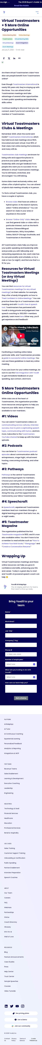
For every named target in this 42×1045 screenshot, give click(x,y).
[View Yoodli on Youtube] (17, 1006)
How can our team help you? (16, 683)
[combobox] (21, 664)
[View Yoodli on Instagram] (23, 1006)
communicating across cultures (16, 425)
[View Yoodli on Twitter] (12, 1006)
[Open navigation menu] (36, 12)
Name (8, 612)
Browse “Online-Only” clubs (18, 219)
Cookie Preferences (33, 1039)
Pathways (6, 475)
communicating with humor (19, 431)
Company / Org (11, 640)
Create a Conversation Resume (16, 546)
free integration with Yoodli (27, 373)
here (22, 316)
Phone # (8, 650)
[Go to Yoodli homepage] (5, 12)
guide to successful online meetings (19, 358)
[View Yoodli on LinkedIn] (6, 1006)
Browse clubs (12, 202)
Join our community (22, 1026)
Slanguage (30, 543)
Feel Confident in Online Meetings (17, 298)
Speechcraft (9, 507)
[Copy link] (19, 58)
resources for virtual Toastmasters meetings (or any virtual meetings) (19, 289)
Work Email (10, 621)
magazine (12, 534)
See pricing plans (22, 1013)
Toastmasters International (25, 84)
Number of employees (14, 661)
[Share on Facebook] (4, 58)
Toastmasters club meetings (14, 154)
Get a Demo (22, 1020)
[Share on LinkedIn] (14, 58)
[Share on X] (9, 58)
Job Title (9, 631)
